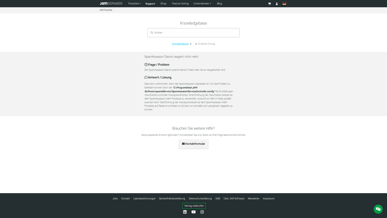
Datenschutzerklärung (200, 198)
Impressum (269, 198)
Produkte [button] (134, 3)
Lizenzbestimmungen (144, 198)
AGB (217, 198)
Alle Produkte (106, 10)
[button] (284, 4)
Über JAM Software (234, 198)
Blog (219, 3)
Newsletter (253, 198)
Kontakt (125, 198)
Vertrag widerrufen (194, 205)
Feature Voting (180, 3)
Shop (164, 3)
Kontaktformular (195, 143)
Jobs (115, 198)
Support (150, 3)
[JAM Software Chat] (378, 209)
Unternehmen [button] (202, 3)
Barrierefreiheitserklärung (172, 198)
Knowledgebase (180, 43)
